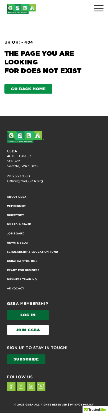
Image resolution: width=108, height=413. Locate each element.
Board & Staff (19, 224)
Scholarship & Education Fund (32, 251)
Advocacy (15, 288)
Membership (16, 205)
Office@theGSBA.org (25, 181)
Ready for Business (23, 270)
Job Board (16, 233)
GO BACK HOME (28, 89)
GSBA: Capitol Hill (22, 260)
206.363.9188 (18, 176)
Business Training (22, 279)
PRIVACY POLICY (82, 404)
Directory (15, 215)
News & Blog (17, 242)
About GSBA (17, 196)
